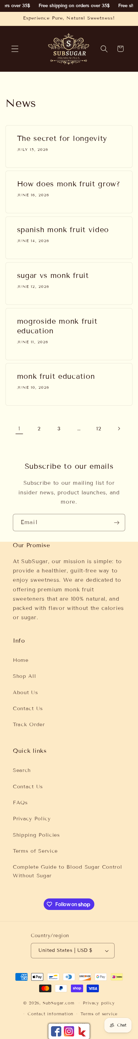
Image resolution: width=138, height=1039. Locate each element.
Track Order (29, 724)
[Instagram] (69, 1031)
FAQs (20, 803)
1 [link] (19, 428)
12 (98, 429)
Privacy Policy (32, 819)
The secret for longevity (62, 138)
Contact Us (28, 708)
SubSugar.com (58, 1003)
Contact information (50, 1014)
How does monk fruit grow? (68, 184)
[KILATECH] (81, 1031)
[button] (15, 49)
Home (21, 660)
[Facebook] (56, 1031)
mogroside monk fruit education (57, 326)
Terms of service (99, 1014)
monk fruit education (56, 376)
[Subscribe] (116, 522)
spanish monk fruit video (63, 229)
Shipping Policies (36, 835)
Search (22, 770)
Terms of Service (35, 851)
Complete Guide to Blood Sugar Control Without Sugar (67, 871)
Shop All (24, 676)
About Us (25, 692)
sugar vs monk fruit (53, 275)
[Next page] (119, 428)
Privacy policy (99, 1003)
